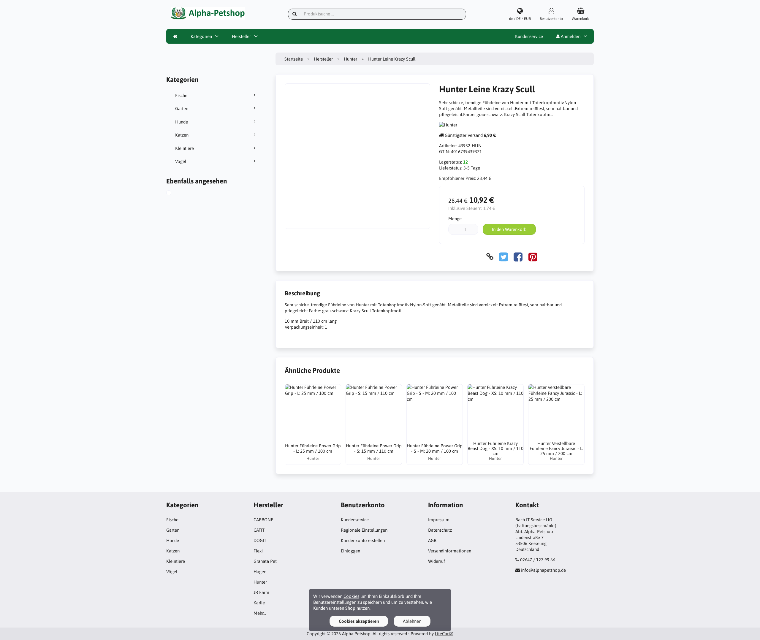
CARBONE (263, 519)
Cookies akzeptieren (359, 621)
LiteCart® (444, 633)
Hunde (181, 121)
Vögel (180, 161)
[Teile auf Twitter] (503, 256)
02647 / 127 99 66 (537, 559)
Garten (181, 108)
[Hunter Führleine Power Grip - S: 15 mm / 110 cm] (374, 412)
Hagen (260, 571)
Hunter (350, 58)
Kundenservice (529, 36)
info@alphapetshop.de (543, 570)
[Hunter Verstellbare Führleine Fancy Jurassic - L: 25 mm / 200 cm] (556, 412)
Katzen (182, 134)
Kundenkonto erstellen (363, 540)
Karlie (259, 602)
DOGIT (260, 540)
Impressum (438, 519)
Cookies (351, 596)
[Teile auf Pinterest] (532, 256)
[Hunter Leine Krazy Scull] (174, 193)
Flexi (258, 550)
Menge (455, 218)
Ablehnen (412, 621)
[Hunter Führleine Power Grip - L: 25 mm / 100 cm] (313, 412)
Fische (181, 95)
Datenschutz (440, 530)
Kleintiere (184, 148)
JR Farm (261, 592)
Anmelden (570, 36)
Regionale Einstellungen (364, 530)
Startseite (293, 58)
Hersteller (241, 36)
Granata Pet (265, 561)
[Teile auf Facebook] (518, 256)
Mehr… (260, 613)
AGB (432, 540)
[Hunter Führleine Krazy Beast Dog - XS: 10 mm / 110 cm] (495, 412)
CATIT (259, 530)
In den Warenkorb (509, 229)
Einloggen (350, 550)
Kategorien (201, 36)
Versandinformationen (449, 550)
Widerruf (436, 561)
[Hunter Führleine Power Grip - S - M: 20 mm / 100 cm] (435, 412)
